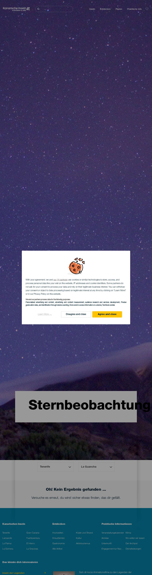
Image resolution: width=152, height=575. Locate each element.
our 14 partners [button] (60, 280)
